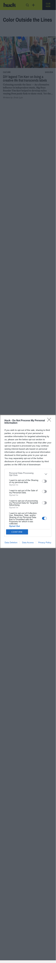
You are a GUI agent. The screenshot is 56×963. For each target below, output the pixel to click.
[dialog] (28, 481)
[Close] (50, 421)
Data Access (28, 542)
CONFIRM (16, 532)
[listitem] (28, 474)
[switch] (44, 481)
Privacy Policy (44, 542)
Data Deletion (11, 542)
